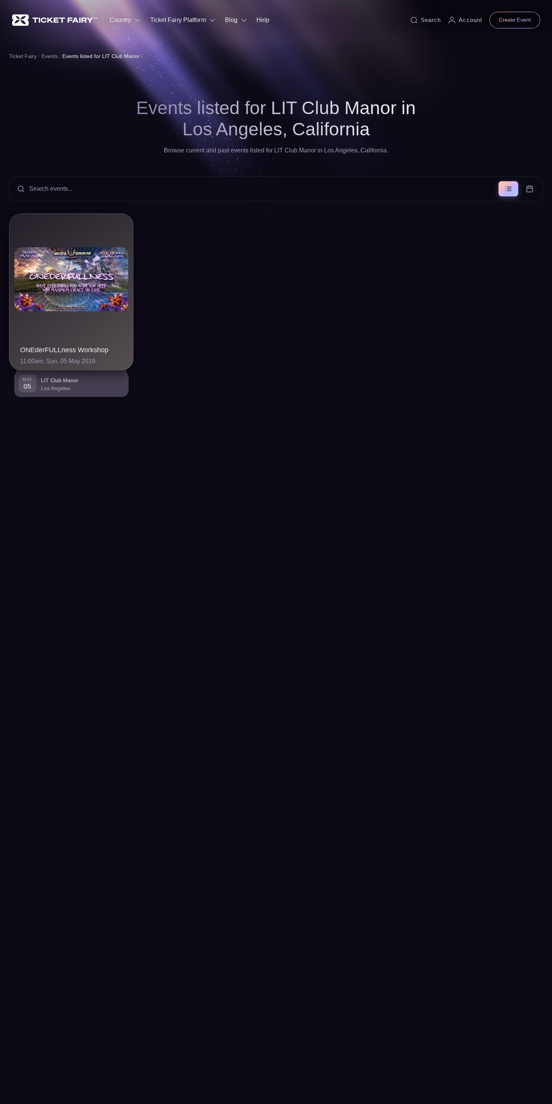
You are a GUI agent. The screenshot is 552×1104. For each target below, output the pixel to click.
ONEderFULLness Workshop (64, 350)
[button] (276, 188)
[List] (508, 188)
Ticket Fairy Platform (178, 20)
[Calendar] (529, 188)
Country (120, 20)
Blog (231, 20)
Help (262, 20)
